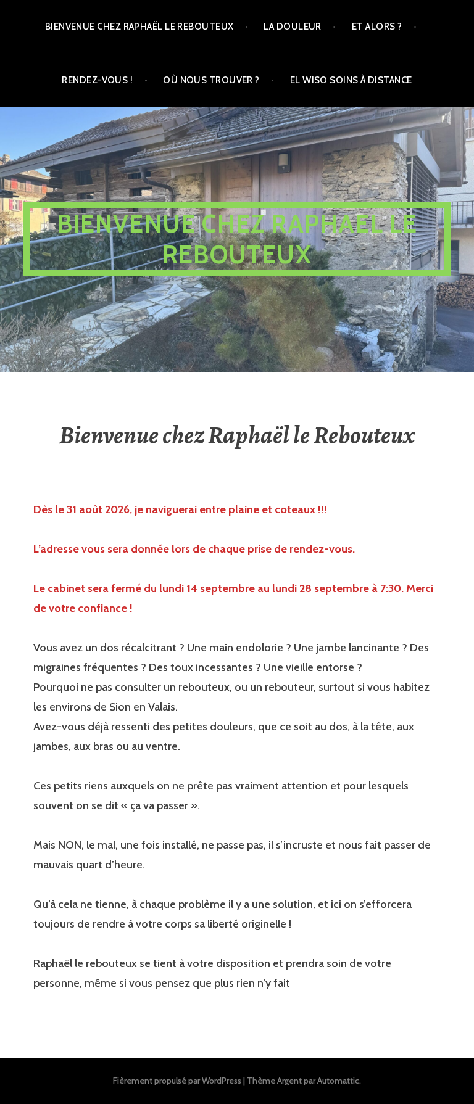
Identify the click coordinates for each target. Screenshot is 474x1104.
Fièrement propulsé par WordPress (177, 1080)
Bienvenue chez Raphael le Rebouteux (237, 239)
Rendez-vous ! (97, 80)
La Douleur (293, 26)
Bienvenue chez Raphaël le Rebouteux (139, 26)
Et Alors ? (377, 26)
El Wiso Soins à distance (351, 80)
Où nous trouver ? (211, 80)
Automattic (338, 1080)
